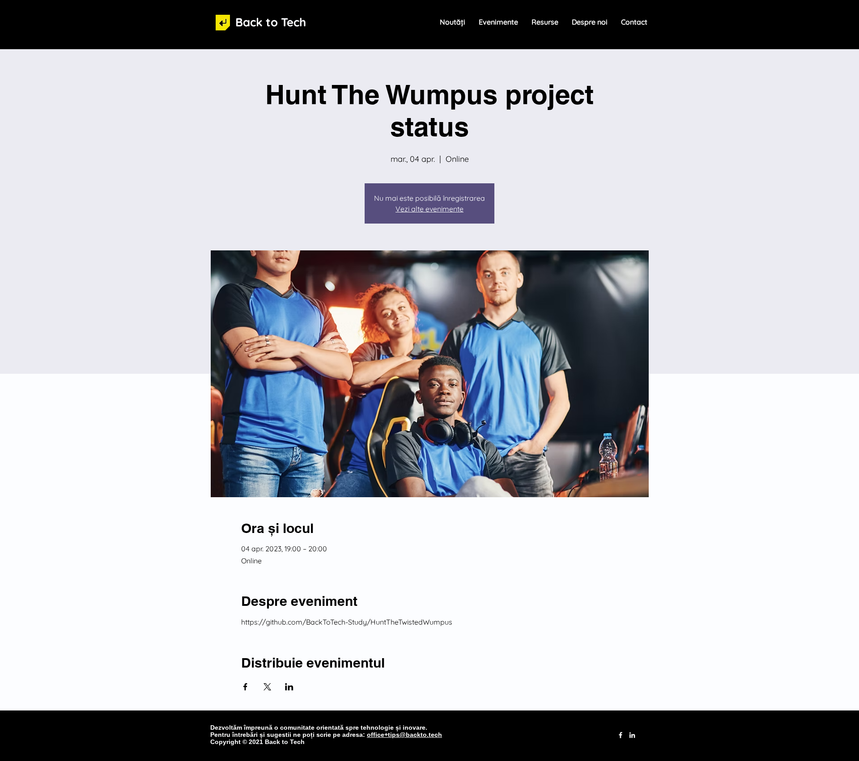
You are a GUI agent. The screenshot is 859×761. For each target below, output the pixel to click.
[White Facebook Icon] (621, 735)
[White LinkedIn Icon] (632, 735)
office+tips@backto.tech (404, 734)
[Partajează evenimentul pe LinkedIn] (289, 686)
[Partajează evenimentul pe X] (267, 686)
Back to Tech (270, 22)
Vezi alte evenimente (429, 208)
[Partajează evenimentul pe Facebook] (245, 686)
